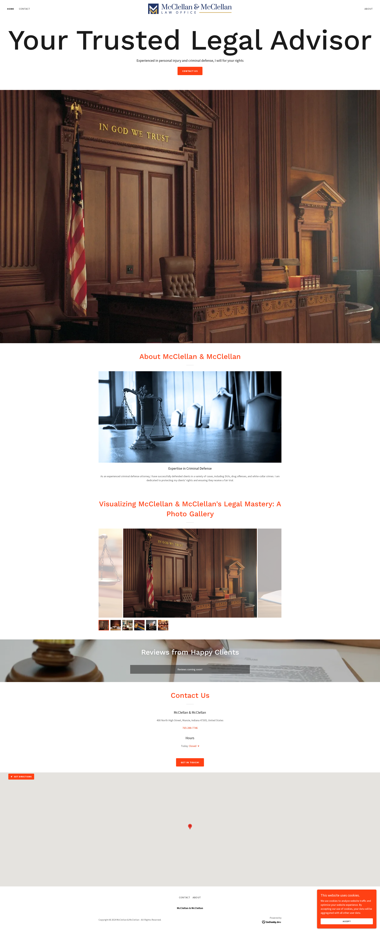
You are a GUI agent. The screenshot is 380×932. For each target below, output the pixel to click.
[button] (198, 746)
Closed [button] (192, 746)
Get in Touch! (190, 762)
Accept (347, 921)
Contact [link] (24, 8)
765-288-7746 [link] (190, 728)
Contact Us (190, 71)
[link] (190, 8)
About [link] (369, 8)
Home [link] (10, 8)
